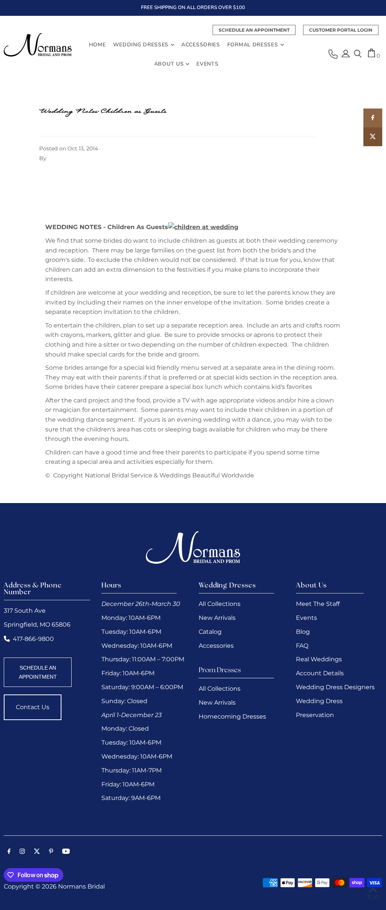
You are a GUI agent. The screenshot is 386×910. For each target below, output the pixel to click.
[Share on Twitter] (372, 136)
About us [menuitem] (169, 63)
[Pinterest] (51, 852)
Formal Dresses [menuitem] (252, 44)
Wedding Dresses (141, 44)
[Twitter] (37, 852)
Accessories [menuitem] (200, 44)
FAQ (302, 645)
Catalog (210, 631)
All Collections (219, 603)
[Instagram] (22, 852)
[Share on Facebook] (372, 118)
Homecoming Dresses (232, 716)
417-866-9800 (33, 638)
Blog (303, 631)
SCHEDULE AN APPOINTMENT (38, 672)
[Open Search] (358, 54)
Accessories (216, 645)
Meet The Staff (318, 603)
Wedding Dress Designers (335, 687)
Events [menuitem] (207, 63)
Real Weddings (319, 659)
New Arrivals (217, 617)
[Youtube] (66, 852)
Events (306, 617)
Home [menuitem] (97, 44)
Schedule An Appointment (254, 30)
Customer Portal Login (340, 30)
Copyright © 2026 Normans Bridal (54, 886)
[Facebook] (9, 852)
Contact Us (32, 707)
